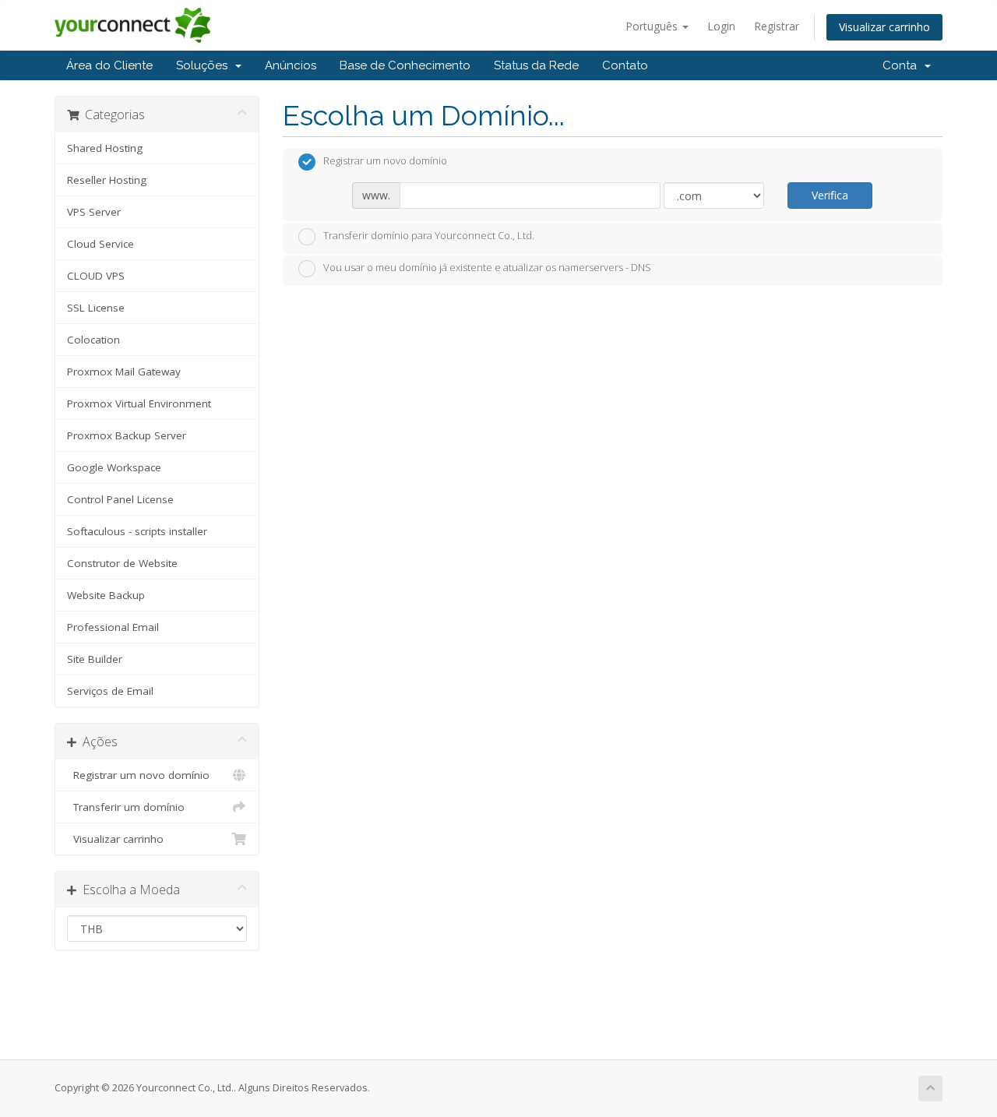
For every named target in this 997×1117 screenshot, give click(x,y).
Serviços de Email (110, 691)
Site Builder (94, 659)
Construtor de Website (122, 563)
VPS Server (94, 212)
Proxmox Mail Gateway (124, 372)
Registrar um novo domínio (138, 775)
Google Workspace (114, 467)
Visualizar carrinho (884, 26)
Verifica (830, 195)
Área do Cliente (109, 65)
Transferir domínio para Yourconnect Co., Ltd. (428, 235)
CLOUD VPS (96, 276)
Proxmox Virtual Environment (139, 403)
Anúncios (290, 65)
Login (721, 26)
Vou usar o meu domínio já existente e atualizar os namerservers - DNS (487, 268)
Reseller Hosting (106, 180)
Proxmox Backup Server (126, 435)
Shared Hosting (105, 148)
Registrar (776, 26)
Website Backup (106, 595)
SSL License (96, 308)
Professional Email (113, 627)
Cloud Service (100, 244)
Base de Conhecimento (405, 65)
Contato (625, 65)
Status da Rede (536, 65)
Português (653, 26)
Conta (903, 65)
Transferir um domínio (126, 807)
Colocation (93, 340)
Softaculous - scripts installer (137, 531)
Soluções (205, 65)
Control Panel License (120, 499)
